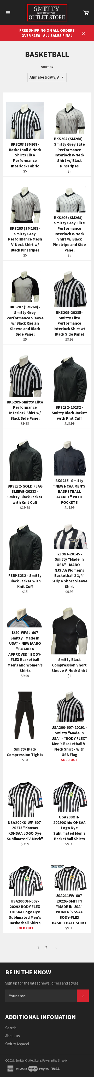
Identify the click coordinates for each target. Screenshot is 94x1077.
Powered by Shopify (55, 1060)
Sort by (47, 67)
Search (10, 1027)
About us (12, 1035)
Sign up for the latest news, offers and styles (42, 983)
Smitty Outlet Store (28, 1060)
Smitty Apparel (17, 1043)
